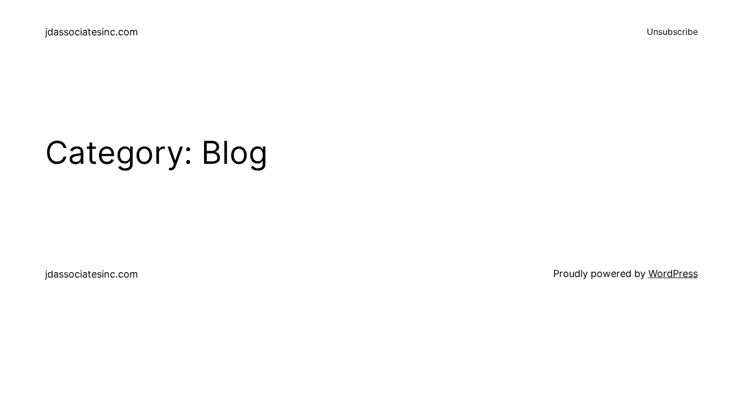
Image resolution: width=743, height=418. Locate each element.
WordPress (673, 273)
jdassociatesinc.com (91, 32)
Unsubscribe (672, 31)
